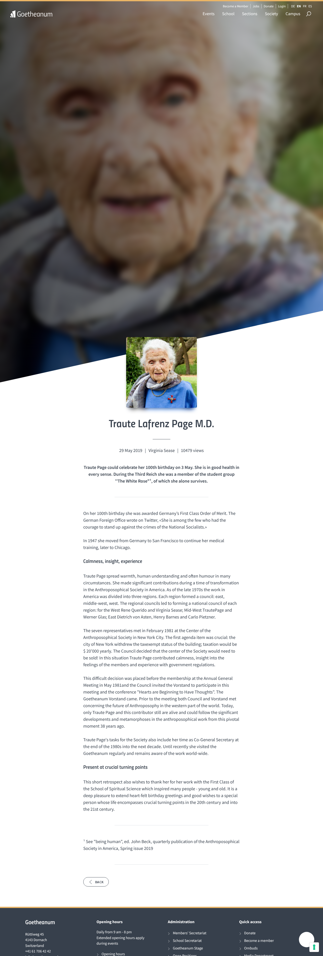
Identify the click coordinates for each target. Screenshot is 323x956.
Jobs (256, 6)
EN (299, 6)
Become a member (259, 940)
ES (310, 6)
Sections (249, 13)
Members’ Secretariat (189, 933)
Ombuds (251, 948)
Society (271, 13)
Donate (269, 6)
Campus (293, 13)
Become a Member (235, 6)
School (228, 13)
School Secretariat (187, 940)
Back (99, 882)
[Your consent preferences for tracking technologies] (314, 947)
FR (304, 6)
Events (208, 13)
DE (293, 6)
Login (282, 6)
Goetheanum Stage (188, 948)
